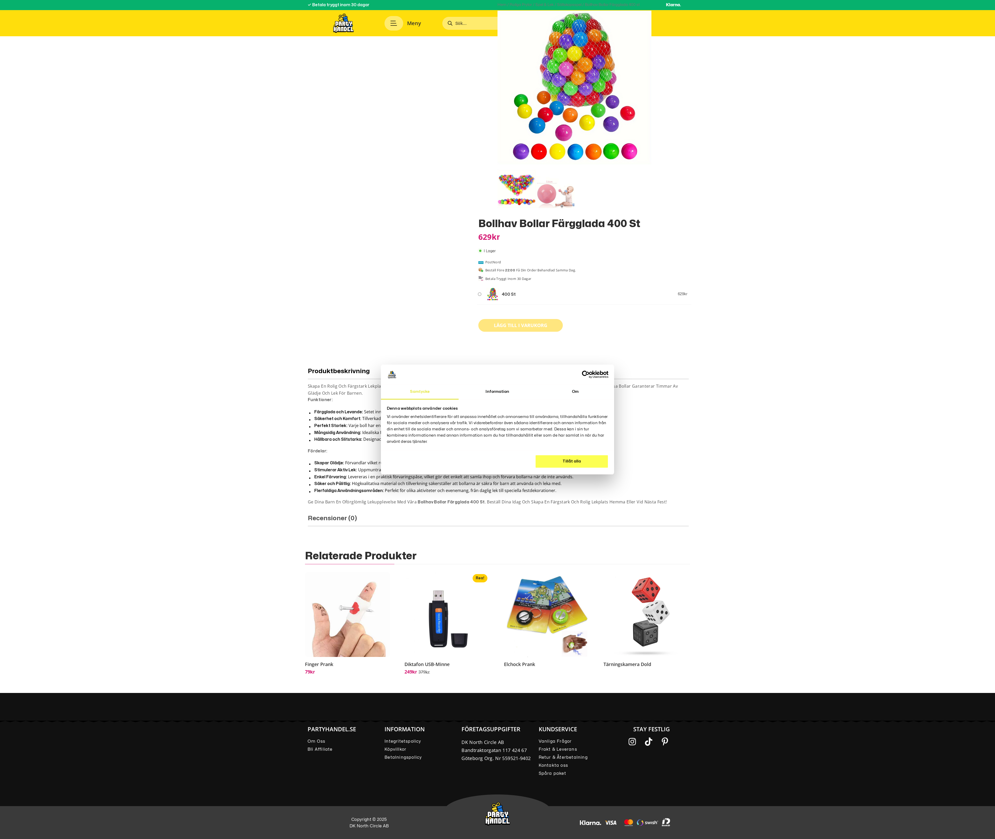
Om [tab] (575, 392)
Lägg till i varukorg (520, 325)
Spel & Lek (544, 4)
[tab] (498, 520)
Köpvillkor (395, 749)
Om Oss (316, 741)
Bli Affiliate (320, 749)
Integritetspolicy (403, 741)
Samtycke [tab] (420, 392)
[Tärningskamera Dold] (645, 614)
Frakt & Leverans (558, 749)
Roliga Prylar (521, 4)
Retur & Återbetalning (563, 757)
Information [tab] (497, 392)
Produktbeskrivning (339, 371)
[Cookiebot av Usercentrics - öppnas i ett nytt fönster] (585, 374)
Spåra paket (552, 773)
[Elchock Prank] (546, 614)
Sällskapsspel (569, 4)
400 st (509, 294)
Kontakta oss (553, 765)
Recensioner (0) (332, 518)
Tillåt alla (572, 461)
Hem (501, 4)
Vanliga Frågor (555, 741)
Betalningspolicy (403, 757)
